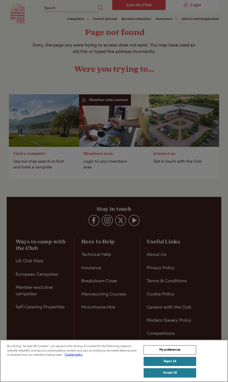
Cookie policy (74, 355)
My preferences (169, 349)
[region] (114, 361)
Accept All (170, 372)
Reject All (170, 361)
